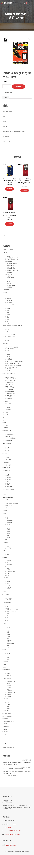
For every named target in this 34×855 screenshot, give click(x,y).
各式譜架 (7, 704)
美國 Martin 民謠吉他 (10, 379)
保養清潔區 (5, 662)
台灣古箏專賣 (5, 289)
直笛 (6, 619)
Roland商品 (5, 343)
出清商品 (4, 729)
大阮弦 (8, 531)
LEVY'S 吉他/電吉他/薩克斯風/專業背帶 (12, 325)
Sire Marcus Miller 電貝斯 (9, 334)
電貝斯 (7, 457)
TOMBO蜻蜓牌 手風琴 (8, 721)
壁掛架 (7, 329)
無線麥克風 (8, 298)
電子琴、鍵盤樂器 (9, 348)
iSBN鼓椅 (7, 575)
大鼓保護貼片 (8, 570)
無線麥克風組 (8, 302)
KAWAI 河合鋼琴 (6, 465)
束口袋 (8, 281)
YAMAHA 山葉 (6, 470)
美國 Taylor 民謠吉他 (7, 249)
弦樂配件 (7, 653)
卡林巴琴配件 (8, 272)
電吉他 (7, 449)
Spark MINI (8, 436)
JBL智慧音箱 (5, 594)
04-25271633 (8, 827)
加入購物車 (18, 86)
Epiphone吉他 (6, 401)
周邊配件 (7, 370)
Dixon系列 (5, 415)
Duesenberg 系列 (6, 459)
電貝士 (7, 450)
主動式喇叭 (8, 477)
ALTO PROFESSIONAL (8, 489)
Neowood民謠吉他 (10, 380)
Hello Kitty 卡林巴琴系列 (11, 259)
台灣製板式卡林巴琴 (10, 267)
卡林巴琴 (4, 252)
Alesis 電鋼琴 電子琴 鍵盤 (11, 503)
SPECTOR (5, 453)
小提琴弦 (7, 589)
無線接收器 (8, 561)
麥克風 (4, 591)
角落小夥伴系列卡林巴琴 (11, 258)
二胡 (6, 519)
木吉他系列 (8, 685)
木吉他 (7, 447)
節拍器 (7, 554)
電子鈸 (8, 354)
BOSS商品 (5, 542)
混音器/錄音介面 (9, 486)
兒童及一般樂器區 (6, 602)
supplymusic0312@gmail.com (12, 834)
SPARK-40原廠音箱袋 (10, 438)
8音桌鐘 (7, 608)
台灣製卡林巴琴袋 (9, 277)
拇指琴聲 (7, 256)
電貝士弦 (7, 585)
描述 (6, 97)
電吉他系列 (8, 687)
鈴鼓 (6, 620)
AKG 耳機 (7, 407)
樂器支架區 (5, 699)
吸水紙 (8, 634)
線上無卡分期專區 (6, 713)
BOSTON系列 (5, 412)
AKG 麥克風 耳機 (6, 404)
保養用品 (9, 640)
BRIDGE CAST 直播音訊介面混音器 (14, 361)
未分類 (4, 734)
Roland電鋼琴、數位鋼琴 (11, 347)
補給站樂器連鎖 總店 (11, 845)
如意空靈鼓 (5, 292)
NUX (3, 420)
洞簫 (6, 517)
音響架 (7, 317)
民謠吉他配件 (5, 462)
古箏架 (7, 702)
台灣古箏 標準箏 (9, 520)
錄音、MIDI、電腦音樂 (11, 367)
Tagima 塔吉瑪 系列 (7, 443)
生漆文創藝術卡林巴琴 (11, 263)
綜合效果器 (8, 548)
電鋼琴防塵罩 (8, 564)
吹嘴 (8, 642)
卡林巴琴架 (8, 276)
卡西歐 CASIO (6, 467)
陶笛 (6, 617)
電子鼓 (7, 350)
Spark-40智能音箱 (10, 434)
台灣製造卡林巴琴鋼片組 (11, 270)
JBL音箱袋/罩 (8, 598)
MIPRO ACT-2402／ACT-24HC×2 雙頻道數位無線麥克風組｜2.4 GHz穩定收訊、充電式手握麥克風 (16, 767)
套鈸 (6, 566)
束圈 (8, 631)
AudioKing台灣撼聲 (7, 716)
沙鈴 (6, 615)
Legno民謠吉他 (9, 397)
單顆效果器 (8, 675)
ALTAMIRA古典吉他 (7, 440)
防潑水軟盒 (10, 283)
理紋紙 (8, 636)
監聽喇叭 (7, 481)
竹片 (8, 647)
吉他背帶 (7, 683)
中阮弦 (8, 530)
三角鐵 (7, 613)
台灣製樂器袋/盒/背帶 (7, 678)
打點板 (7, 568)
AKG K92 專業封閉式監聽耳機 (10, 776)
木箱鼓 (4, 422)
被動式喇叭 (8, 479)
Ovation (7, 340)
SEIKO (4, 550)
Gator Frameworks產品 (8, 305)
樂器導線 (7, 673)
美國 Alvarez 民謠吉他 (11, 388)
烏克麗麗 (4, 510)
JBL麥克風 (8, 600)
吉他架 (7, 312)
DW (3, 417)
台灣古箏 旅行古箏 (10, 522)
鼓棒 (6, 562)
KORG (4, 494)
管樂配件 (7, 92)
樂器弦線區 (5, 578)
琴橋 (8, 659)
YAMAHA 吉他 (9, 384)
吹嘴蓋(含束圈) (11, 643)
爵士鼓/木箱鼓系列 (10, 692)
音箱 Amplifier (6, 710)
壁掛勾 (7, 323)
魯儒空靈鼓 (5, 731)
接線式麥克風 (8, 300)
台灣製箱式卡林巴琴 (10, 265)
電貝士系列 (8, 689)
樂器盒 (7, 310)
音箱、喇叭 (8, 369)
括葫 (6, 606)
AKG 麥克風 (8, 409)
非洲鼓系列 (5, 428)
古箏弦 (8, 528)
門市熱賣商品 (5, 726)
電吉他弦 (7, 583)
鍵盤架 (7, 319)
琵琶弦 (8, 535)
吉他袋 (7, 546)
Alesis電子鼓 (8, 505)
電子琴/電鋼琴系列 (10, 682)
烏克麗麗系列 (8, 691)
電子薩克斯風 (8, 359)
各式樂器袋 (8, 696)
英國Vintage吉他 (9, 382)
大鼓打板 (9, 358)
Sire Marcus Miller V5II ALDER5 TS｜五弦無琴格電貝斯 (16, 760)
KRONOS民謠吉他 (10, 395)
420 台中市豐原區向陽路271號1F (12, 831)
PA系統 (7, 476)
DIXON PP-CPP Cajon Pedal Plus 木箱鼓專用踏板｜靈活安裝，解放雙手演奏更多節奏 (16, 763)
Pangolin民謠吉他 (9, 391)
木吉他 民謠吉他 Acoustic (8, 373)
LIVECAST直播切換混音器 (12, 363)
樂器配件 (4, 557)
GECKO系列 (8, 274)
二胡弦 (8, 537)
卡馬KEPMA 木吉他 (10, 393)
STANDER (5, 492)
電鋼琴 (7, 484)
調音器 (4, 667)
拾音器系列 (5, 718)
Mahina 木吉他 (9, 386)
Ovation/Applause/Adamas (9, 336)
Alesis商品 (5, 499)
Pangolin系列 (8, 261)
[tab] (5, 97)
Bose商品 (4, 539)
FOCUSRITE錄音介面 (8, 497)
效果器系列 (8, 694)
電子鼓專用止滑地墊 (10, 571)
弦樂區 (4, 650)
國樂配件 (7, 524)
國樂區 (4, 513)
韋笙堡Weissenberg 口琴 (11, 610)
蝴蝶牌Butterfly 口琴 (10, 611)
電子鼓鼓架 (10, 356)
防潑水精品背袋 (11, 285)
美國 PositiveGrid (6, 430)
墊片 (11, 92)
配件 (6, 321)
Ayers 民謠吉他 (9, 389)
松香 (8, 657)
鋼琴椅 (7, 573)
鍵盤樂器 (7, 483)
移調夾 (4, 664)
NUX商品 (4, 508)
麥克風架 (7, 314)
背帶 (6, 331)
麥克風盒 (7, 308)
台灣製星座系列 (9, 287)
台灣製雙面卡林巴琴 (10, 268)
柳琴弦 (8, 533)
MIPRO (4, 295)
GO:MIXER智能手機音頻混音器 (13, 365)
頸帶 (8, 632)
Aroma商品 (5, 425)
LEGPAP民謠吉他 (9, 377)
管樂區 (4, 623)
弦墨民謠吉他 (8, 398)
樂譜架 (7, 316)
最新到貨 (4, 724)
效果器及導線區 (6, 669)
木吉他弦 (7, 581)
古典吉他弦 (8, 587)
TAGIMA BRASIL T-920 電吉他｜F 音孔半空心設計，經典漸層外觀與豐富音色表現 (16, 772)
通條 (8, 638)
